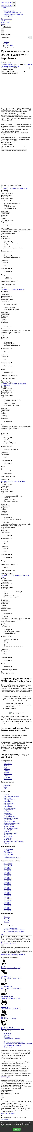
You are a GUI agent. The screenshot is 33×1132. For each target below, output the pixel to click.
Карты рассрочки (9, 821)
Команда (7, 1037)
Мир (5, 788)
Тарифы (6, 843)
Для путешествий (9, 816)
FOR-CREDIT (6, 3)
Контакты (7, 1035)
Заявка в (5, 1119)
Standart (6, 772)
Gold (5, 767)
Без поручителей (9, 800)
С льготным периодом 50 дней (14, 931)
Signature (7, 770)
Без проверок (8, 801)
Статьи (3, 20)
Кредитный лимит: (7, 141)
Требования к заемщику (11, 857)
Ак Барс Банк (8, 45)
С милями (7, 839)
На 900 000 (7, 909)
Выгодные (7, 813)
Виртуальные (8, 810)
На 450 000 (7, 885)
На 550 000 (7, 890)
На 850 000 (7, 905)
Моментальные (9, 824)
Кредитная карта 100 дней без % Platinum (13, 383)
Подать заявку (5, 213)
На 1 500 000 (8, 865)
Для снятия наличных (11, 818)
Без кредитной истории (11, 796)
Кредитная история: (7, 144)
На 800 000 (7, 904)
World (6, 775)
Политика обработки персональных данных (18, 1043)
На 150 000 (7, 870)
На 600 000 (7, 894)
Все (2, 934)
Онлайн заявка (9, 826)
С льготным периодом (11, 928)
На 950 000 (7, 910)
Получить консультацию (8, 943)
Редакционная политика (12, 1038)
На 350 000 (7, 880)
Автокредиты (8, 16)
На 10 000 (7, 867)
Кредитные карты (6, 19)
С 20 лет (7, 920)
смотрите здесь (5, 1077)
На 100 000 (7, 869)
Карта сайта (8, 1047)
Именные (7, 777)
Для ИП (6, 851)
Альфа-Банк (23, 188)
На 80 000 (7, 902)
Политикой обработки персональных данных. (14, 1126)
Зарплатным (8, 852)
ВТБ (22, 289)
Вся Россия (7, 26)
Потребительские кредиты (12, 12)
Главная (6, 42)
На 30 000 (7, 877)
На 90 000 (7, 907)
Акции (6, 795)
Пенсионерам (8, 854)
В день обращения (10, 808)
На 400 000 (7, 884)
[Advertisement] (16, 91)
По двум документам (11, 828)
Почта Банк (21, 481)
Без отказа (7, 798)
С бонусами (8, 834)
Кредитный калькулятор (12, 823)
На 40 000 (7, 882)
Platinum (7, 769)
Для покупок (8, 815)
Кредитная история (7, 69)
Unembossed (8, 774)
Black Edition (8, 764)
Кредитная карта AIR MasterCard (11, 575)
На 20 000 (7, 872)
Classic (6, 765)
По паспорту (8, 829)
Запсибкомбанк (5, 385)
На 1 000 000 (8, 864)
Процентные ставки (10, 833)
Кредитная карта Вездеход (9, 481)
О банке (3, 64)
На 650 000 (7, 895)
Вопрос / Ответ (5, 22)
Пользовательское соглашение (13, 1042)
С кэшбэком (8, 838)
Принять (16, 1129)
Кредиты (3, 7)
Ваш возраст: (5, 142)
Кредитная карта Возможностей (11, 289)
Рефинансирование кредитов (13, 14)
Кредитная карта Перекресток (10, 188)
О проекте (7, 1033)
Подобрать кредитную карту (9, 73)
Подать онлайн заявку (8, 1113)
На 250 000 (7, 875)
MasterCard (7, 785)
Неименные (8, 779)
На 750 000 (7, 900)
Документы (8, 819)
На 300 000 (7, 879)
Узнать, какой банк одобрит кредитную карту (13, 150)
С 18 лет (7, 917)
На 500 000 (7, 889)
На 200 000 (7, 874)
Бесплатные (8, 806)
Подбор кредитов (9, 11)
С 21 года (7, 922)
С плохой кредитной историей (14, 841)
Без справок (8, 805)
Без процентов (8, 803)
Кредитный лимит (6, 68)
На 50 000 (7, 887)
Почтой (6, 831)
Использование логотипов (12, 1045)
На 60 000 (7, 892)
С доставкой (8, 836)
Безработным (8, 849)
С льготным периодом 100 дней (14, 930)
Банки (3, 24)
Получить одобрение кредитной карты (13, 954)
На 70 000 (7, 897)
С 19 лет (7, 918)
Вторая (6, 811)
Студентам (7, 856)
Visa (5, 787)
